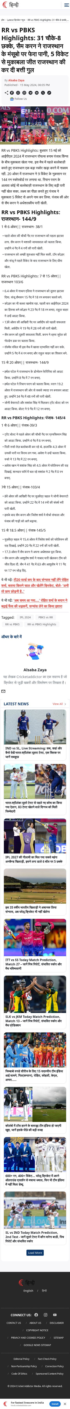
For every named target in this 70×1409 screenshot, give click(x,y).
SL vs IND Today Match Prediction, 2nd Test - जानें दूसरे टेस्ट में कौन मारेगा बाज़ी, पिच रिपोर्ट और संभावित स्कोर (34, 1236)
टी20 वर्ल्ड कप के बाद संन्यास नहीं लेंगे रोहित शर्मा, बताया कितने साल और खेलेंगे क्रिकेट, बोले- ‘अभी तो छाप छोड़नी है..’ (35, 585)
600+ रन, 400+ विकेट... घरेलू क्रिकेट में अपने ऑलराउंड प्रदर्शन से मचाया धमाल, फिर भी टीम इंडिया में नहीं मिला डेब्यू (34, 1180)
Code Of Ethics (19, 1373)
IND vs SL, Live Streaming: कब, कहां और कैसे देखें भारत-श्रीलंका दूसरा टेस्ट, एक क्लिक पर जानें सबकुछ (33, 752)
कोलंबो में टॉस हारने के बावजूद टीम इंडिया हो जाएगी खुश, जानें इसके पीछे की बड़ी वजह (33, 1127)
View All (58, 704)
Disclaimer (57, 1323)
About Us (35, 1323)
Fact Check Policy (47, 1359)
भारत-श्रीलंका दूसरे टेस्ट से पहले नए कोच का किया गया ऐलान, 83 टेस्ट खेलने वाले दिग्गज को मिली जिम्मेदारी (33, 807)
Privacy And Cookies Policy (28, 1337)
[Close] (65, 1404)
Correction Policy (54, 1366)
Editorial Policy (21, 1359)
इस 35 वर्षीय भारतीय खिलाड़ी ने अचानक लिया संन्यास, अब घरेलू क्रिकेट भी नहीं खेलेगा (31, 909)
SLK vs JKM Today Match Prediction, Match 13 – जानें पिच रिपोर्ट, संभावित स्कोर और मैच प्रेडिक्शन (33, 1021)
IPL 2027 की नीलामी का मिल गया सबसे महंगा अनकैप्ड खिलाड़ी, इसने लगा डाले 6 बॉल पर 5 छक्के (33, 859)
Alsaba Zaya (16, 80)
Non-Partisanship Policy (24, 1366)
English (28, 1290)
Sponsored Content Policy (49, 1373)
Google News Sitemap (37, 1345)
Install (55, 1403)
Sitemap (59, 1337)
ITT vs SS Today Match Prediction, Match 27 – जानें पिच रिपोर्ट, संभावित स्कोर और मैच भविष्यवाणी (33, 964)
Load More (35, 1253)
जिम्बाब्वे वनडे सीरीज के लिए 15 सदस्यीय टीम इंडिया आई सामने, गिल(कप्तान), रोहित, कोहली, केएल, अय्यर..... (34, 1075)
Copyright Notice (37, 1330)
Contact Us (14, 1323)
